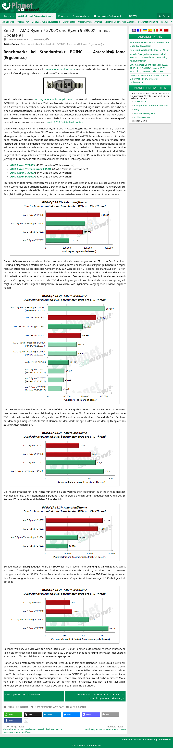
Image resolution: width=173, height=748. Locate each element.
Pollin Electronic (142, 117)
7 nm (37, 706)
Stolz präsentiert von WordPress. (86, 745)
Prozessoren (23, 21)
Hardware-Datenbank (108, 16)
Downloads (79, 16)
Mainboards (8, 21)
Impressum (165, 739)
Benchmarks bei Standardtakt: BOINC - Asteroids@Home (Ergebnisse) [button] (61, 44)
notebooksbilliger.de (144, 113)
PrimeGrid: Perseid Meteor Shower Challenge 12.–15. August (150, 44)
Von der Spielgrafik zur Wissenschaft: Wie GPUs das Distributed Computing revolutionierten (148, 57)
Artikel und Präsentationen (35, 16)
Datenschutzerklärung (145, 739)
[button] (13, 16)
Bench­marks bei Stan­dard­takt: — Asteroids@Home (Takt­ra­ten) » (100, 696)
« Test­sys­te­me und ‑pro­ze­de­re (22, 694)
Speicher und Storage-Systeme (120, 21)
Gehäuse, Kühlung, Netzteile (46, 21)
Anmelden (126, 739)
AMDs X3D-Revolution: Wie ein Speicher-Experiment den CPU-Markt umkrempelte (150, 79)
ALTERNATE (140, 101)
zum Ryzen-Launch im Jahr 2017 (54, 99)
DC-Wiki (133, 16)
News (7, 16)
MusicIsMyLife (41, 39)
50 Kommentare (78, 706)
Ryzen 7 (22, 165)
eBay (136, 109)
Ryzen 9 (22, 176)
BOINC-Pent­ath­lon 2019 (60, 69)
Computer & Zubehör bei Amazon (151, 105)
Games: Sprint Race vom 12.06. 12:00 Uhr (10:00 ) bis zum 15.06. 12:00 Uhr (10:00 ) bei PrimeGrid (149, 68)
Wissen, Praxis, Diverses (90, 21)
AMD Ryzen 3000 (49, 706)
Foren (61, 16)
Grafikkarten (69, 21)
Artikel (11, 707)
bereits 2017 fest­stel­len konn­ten (64, 122)
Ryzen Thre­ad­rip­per (30, 169)
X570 (61, 706)
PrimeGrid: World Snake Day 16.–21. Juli (149, 49)
